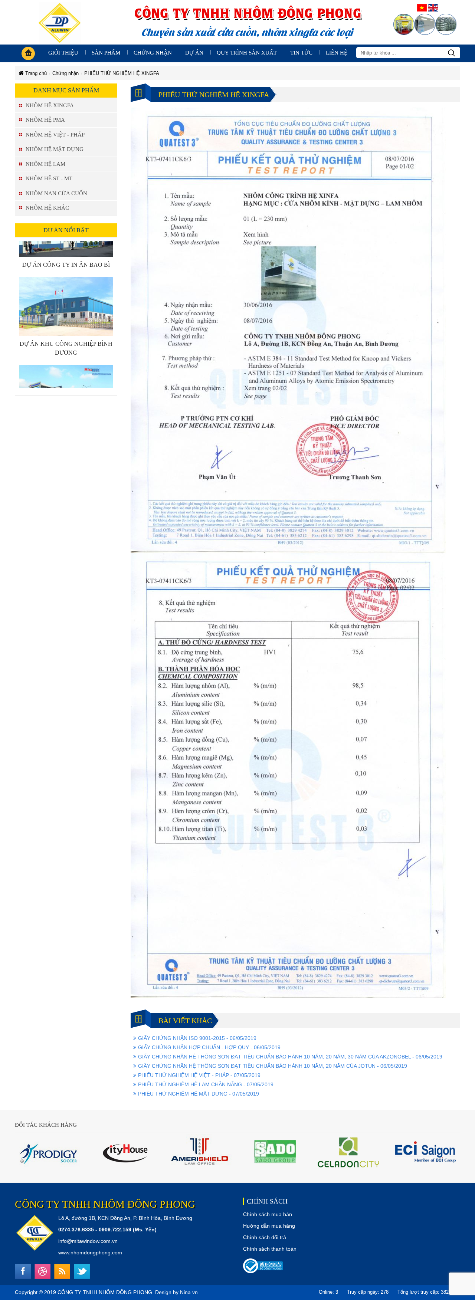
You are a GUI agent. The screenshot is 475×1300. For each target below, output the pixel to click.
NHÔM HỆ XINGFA (50, 105)
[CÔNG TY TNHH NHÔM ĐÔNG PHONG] (59, 22)
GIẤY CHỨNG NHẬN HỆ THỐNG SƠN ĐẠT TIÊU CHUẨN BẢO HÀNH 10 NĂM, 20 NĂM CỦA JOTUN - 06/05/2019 (272, 1066)
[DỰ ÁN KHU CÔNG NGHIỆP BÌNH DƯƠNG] (66, 285)
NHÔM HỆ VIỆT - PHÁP (55, 135)
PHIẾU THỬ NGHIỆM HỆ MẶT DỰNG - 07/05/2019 (198, 1094)
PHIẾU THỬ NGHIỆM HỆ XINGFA (121, 73)
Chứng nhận (153, 53)
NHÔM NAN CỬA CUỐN (56, 193)
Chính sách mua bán (267, 1214)
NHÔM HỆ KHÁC (47, 208)
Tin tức (301, 53)
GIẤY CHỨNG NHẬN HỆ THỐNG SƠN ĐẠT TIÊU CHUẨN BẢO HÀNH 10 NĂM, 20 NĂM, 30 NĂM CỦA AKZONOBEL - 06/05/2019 (290, 1057)
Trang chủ (35, 73)
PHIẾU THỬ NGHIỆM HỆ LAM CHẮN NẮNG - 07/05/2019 (205, 1084)
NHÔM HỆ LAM (45, 164)
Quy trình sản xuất (247, 53)
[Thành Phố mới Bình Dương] (66, 372)
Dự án (194, 53)
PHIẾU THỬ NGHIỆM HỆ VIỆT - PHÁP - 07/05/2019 (199, 1075)
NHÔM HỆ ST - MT (49, 178)
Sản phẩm (106, 53)
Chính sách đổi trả (264, 1237)
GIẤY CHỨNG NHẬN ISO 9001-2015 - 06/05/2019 (197, 1038)
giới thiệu (63, 53)
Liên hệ (336, 53)
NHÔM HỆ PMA (45, 120)
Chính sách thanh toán (270, 1249)
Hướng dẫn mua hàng (269, 1226)
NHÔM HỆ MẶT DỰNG (54, 149)
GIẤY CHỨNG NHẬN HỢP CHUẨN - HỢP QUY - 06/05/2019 (209, 1047)
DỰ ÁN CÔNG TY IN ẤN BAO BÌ (66, 243)
